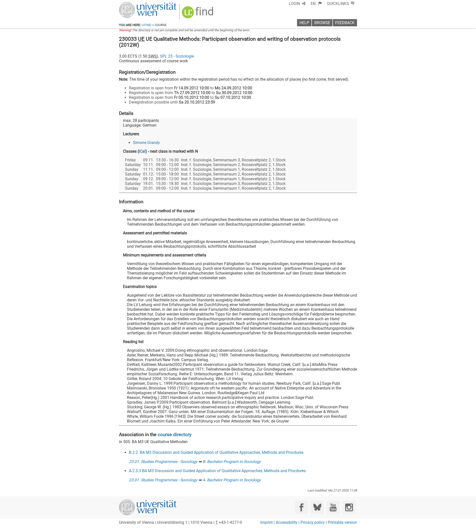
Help (304, 22)
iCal (142, 151)
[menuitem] (316, 3)
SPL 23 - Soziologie (177, 56)
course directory (174, 434)
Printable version (342, 522)
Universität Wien (136, 4)
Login (294, 3)
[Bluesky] (317, 507)
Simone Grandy (146, 142)
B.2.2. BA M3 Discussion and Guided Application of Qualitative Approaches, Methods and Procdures (216, 452)
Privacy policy (312, 522)
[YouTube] (333, 507)
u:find (146, 25)
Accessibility (287, 522)
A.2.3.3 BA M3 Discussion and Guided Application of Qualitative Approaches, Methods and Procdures (217, 470)
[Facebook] (301, 507)
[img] (198, 14)
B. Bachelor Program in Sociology (232, 461)
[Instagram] (349, 507)
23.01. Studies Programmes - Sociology (163, 461)
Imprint (266, 522)
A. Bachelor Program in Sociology (232, 480)
